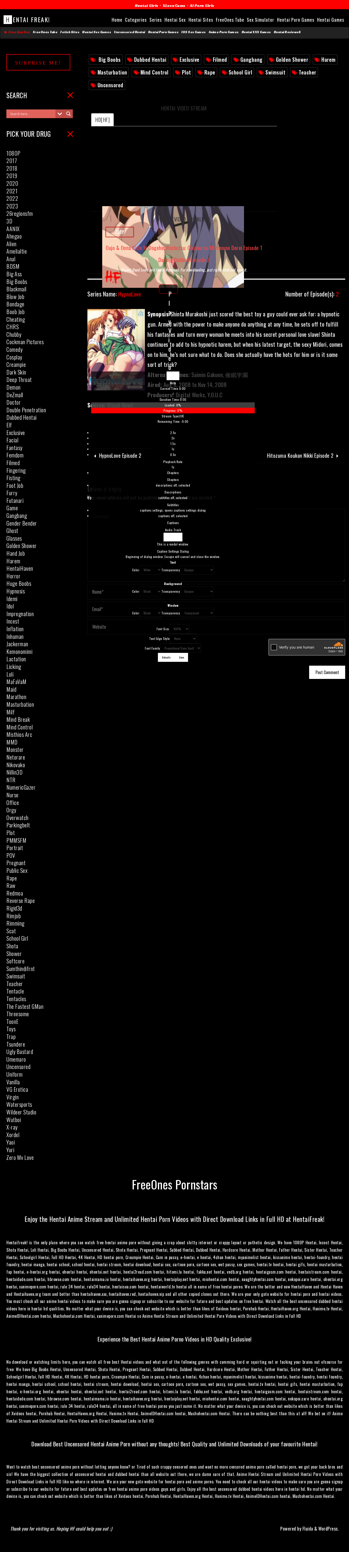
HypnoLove (114, 294)
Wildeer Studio (21, 1112)
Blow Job (15, 296)
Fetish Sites (69, 32)
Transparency (170, 570)
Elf (9, 425)
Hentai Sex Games (96, 32)
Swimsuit (275, 72)
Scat (11, 931)
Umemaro (16, 1059)
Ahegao (14, 236)
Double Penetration (26, 410)
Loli (10, 674)
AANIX (13, 229)
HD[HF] (102, 119)
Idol (10, 606)
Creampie (16, 364)
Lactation (16, 659)
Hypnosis (15, 591)
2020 (12, 183)
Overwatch (17, 817)
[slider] (173, 407)
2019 (11, 175)
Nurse (12, 795)
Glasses (14, 538)
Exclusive (190, 59)
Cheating (15, 319)
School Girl (240, 72)
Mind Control (155, 72)
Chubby (13, 334)
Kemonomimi (19, 651)
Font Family (152, 648)
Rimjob (13, 916)
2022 (12, 198)
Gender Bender (21, 523)
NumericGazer (21, 787)
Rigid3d (14, 908)
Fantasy (14, 447)
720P (119, 232)
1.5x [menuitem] (173, 443)
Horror (13, 576)
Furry (11, 493)
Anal (10, 259)
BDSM (12, 266)
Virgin (12, 1097)
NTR (11, 780)
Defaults (166, 657)
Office (12, 802)
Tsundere (15, 1044)
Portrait (14, 847)
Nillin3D (14, 772)
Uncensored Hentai (129, 32)
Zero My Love (20, 1157)
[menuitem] (173, 450)
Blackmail (16, 289)
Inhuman (15, 636)
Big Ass (14, 274)
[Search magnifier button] (68, 113)
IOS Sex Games (193, 32)
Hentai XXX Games (256, 32)
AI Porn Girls (202, 5)
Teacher (307, 72)
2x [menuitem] (173, 438)
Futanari (15, 500)
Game (12, 508)
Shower (14, 953)
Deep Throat (19, 379)
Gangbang (251, 59)
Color (135, 570)
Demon (13, 387)
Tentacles (16, 999)
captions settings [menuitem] (173, 510)
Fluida (307, 1528)
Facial (12, 440)
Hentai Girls (146, 5)
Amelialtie (16, 251)
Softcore (15, 961)
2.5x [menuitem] (173, 432)
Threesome (17, 1014)
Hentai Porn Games (163, 32)
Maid (11, 689)
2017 (11, 160)
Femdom (15, 455)
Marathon (16, 696)
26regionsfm (19, 213)
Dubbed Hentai (150, 59)
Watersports (19, 1104)
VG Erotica (17, 1089)
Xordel (12, 1135)
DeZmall (14, 395)
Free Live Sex (18, 32)
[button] (173, 383)
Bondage (15, 304)
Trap (11, 1036)
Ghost (12, 530)
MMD (12, 742)
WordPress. (328, 1528)
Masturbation (112, 72)
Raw (11, 885)
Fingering (16, 470)
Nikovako (15, 765)
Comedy (14, 349)
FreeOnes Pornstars (174, 1184)
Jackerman (17, 644)
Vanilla (13, 1082)
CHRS (12, 326)
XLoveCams (174, 5)
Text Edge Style (159, 638)
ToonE (12, 1021)
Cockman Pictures (25, 342)
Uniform (14, 1074)
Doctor (13, 402)
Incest (12, 621)
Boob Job (15, 311)
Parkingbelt (18, 825)
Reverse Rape (20, 900)
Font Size (163, 629)
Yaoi (10, 1142)
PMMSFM (16, 840)
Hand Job (15, 553)
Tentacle (15, 991)
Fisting (13, 478)
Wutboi (13, 1119)
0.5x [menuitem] (173, 454)
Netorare (15, 757)
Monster (15, 749)
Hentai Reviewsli (287, 32)
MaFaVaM (16, 681)
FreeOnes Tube (45, 32)
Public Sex (16, 870)
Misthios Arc (19, 734)
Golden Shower (292, 59)
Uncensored (110, 85)
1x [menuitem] (173, 449)
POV (10, 855)
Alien (11, 244)
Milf (10, 712)
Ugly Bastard (19, 1051)
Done (181, 657)
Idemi (12, 598)
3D (9, 221)
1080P (13, 153)
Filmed (220, 59)
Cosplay (14, 357)
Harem (328, 59)
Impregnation (20, 614)
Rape (209, 72)
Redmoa (14, 893)
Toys (11, 1029)
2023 (12, 206)
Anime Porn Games (224, 32)
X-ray (12, 1127)
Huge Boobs (18, 583)
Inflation (15, 629)
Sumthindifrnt (20, 968)
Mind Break (18, 719)
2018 (11, 168)
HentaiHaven (19, 568)
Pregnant (16, 863)
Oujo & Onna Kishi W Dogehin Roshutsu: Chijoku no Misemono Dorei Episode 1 (184, 248)
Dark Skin (16, 372)
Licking (13, 666)
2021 (11, 191)
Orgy (11, 810)
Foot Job (14, 485)
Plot (186, 72)
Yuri (10, 1150)
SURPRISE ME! (38, 63)
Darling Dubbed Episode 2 (184, 260)
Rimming (15, 923)
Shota (12, 946)
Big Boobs (110, 59)
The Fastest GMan (24, 1006)
